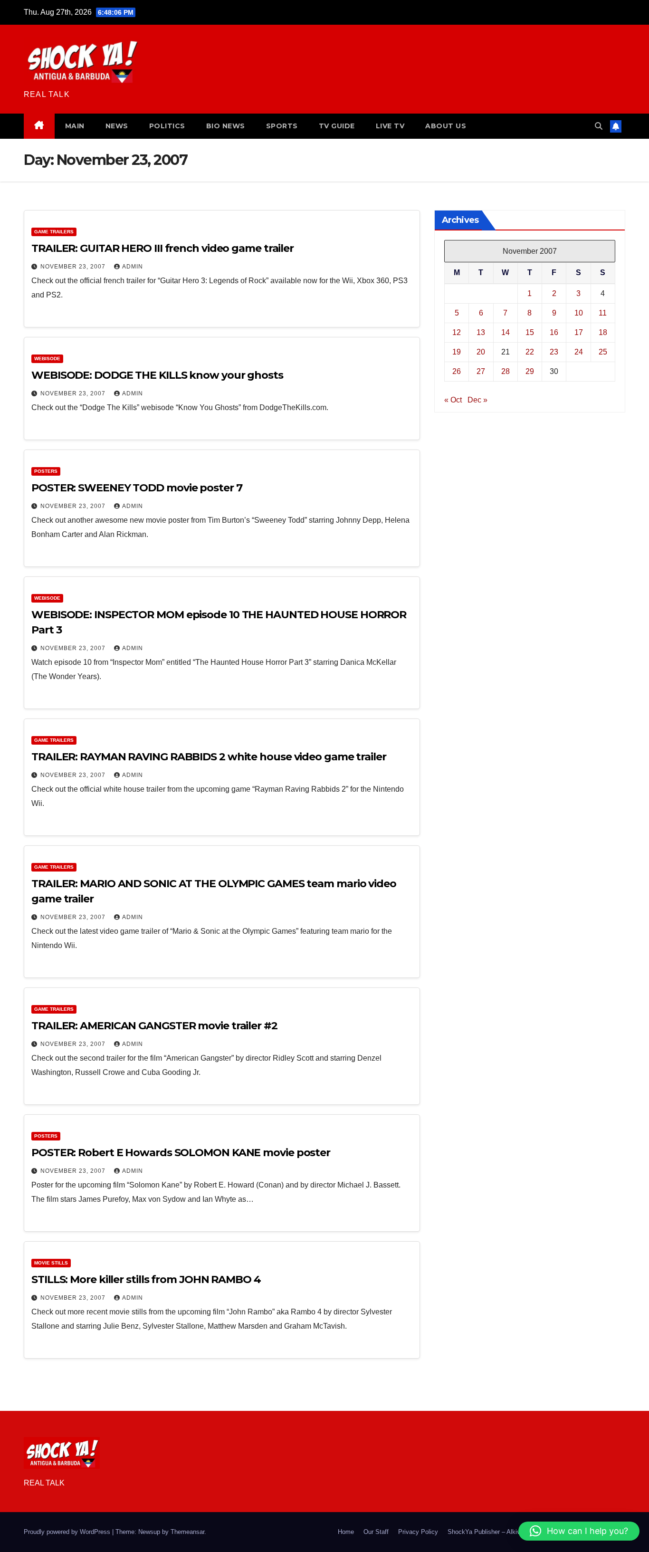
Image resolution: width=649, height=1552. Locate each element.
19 (456, 351)
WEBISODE (47, 358)
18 (603, 332)
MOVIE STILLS (51, 1262)
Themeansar (187, 1531)
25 (603, 351)
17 (578, 332)
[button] (598, 126)
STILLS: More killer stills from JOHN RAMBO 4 (146, 1279)
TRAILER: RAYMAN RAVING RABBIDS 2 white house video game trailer (208, 756)
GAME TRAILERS (54, 231)
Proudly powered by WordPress (68, 1531)
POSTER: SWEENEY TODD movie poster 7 (136, 487)
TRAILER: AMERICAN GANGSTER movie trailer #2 (154, 1025)
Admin (132, 266)
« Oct (453, 399)
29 (529, 371)
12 (456, 332)
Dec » (477, 399)
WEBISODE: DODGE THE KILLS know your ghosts (157, 375)
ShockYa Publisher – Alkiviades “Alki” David (508, 1531)
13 (481, 332)
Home (346, 1531)
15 (529, 332)
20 (481, 351)
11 (603, 312)
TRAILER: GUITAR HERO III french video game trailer (162, 248)
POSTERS (45, 471)
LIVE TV (390, 126)
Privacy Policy (418, 1531)
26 (456, 371)
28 (505, 371)
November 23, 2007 (73, 266)
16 (554, 332)
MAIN (75, 126)
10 (578, 312)
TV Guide (337, 126)
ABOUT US (445, 126)
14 (505, 332)
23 (554, 351)
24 (578, 351)
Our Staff (376, 1531)
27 (481, 371)
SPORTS (282, 126)
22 (529, 351)
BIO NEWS (225, 126)
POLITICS (167, 126)
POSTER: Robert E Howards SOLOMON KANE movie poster (180, 1152)
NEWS (116, 126)
